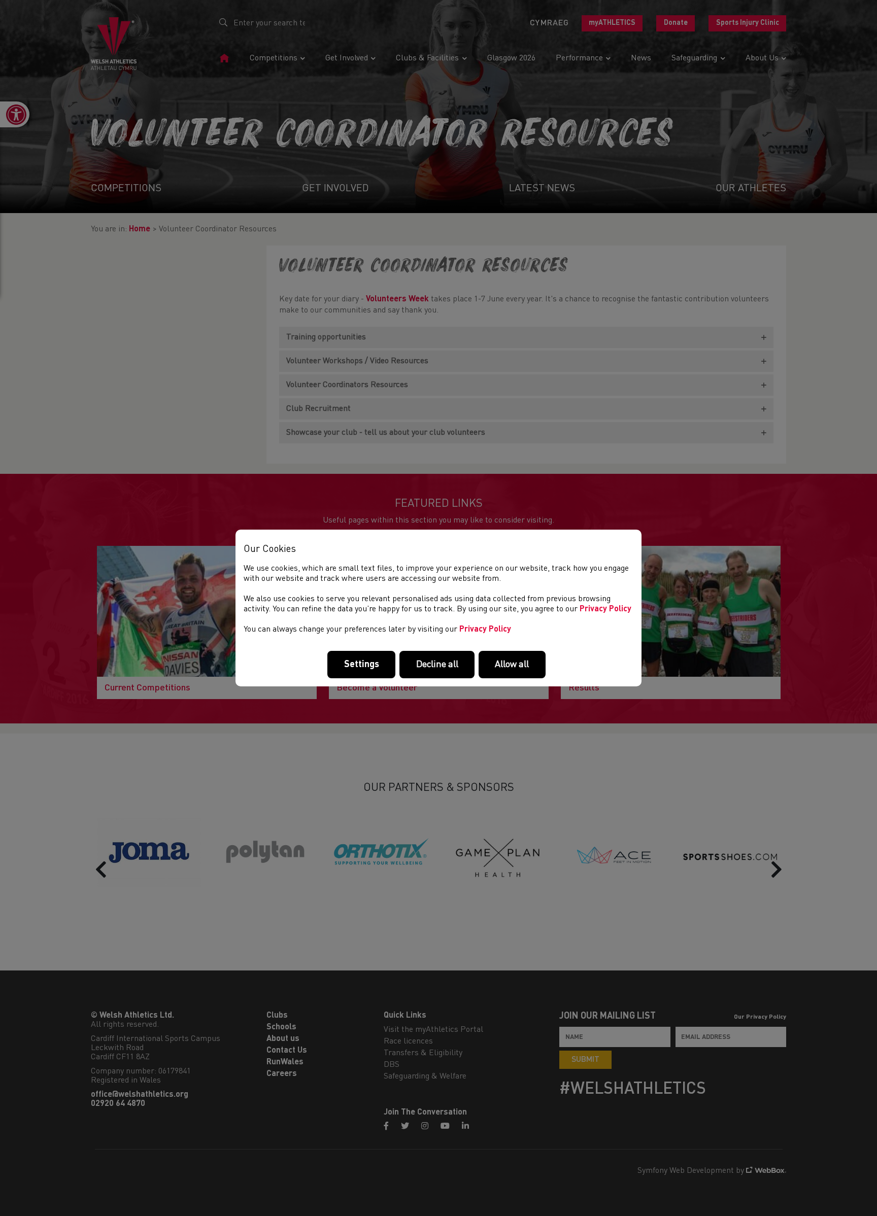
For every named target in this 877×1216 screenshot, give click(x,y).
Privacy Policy (605, 609)
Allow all (512, 664)
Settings (361, 664)
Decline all (437, 664)
